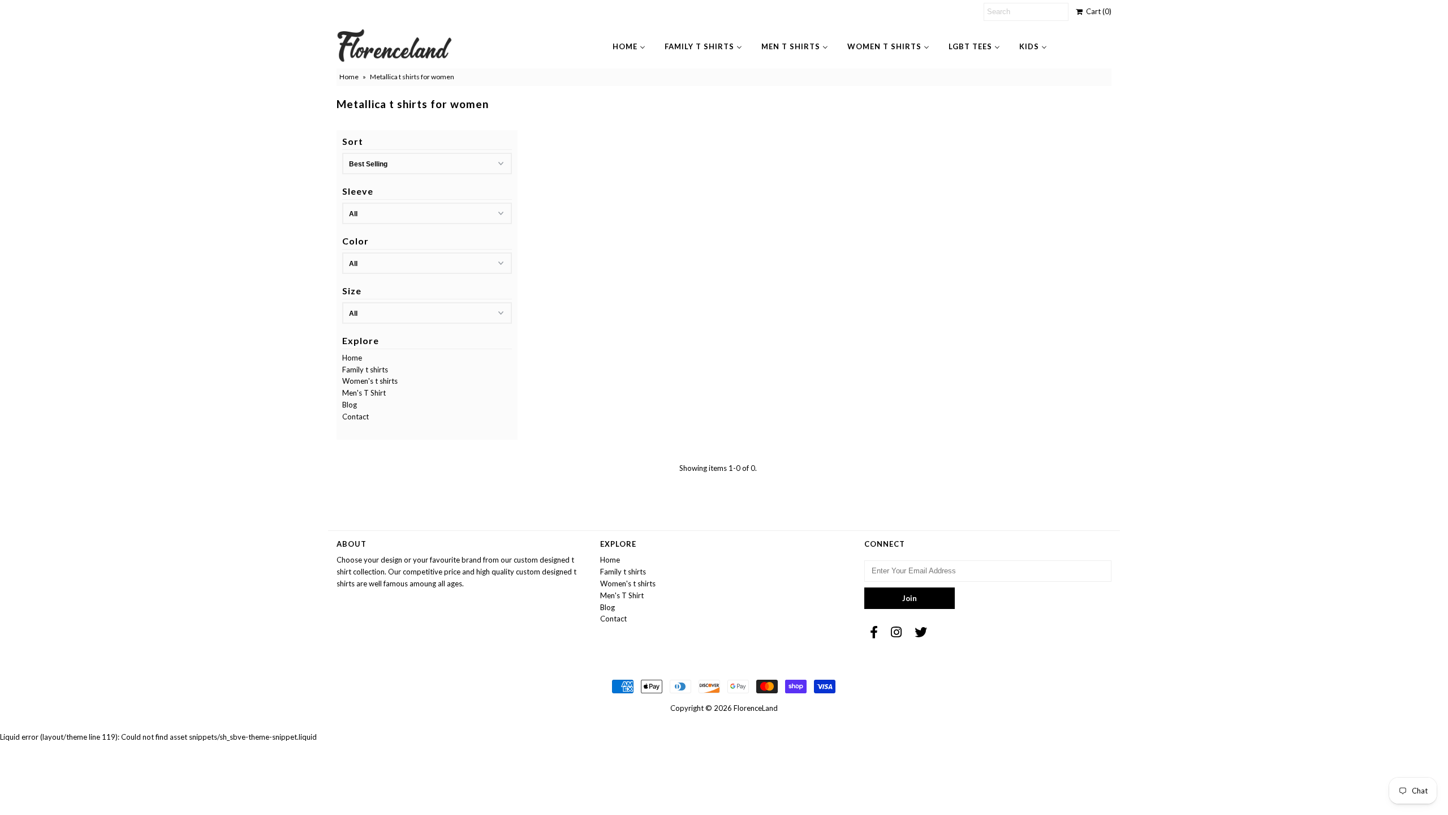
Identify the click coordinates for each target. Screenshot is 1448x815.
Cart (1097, 11)
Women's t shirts (370, 380)
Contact (355, 416)
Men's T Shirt (364, 392)
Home (349, 76)
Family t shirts (365, 369)
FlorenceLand (756, 708)
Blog (349, 404)
